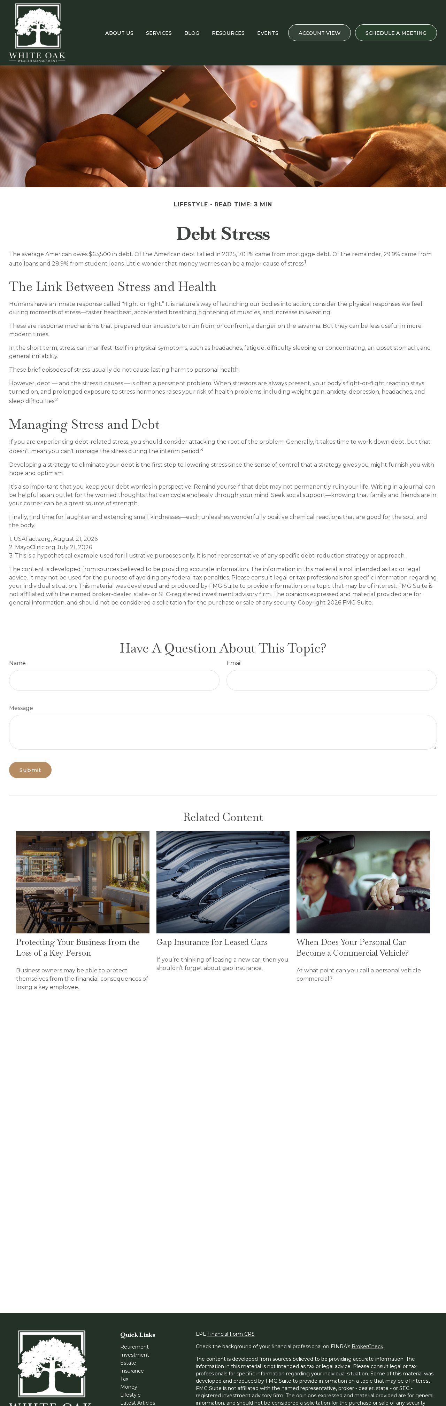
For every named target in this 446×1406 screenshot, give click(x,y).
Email (234, 663)
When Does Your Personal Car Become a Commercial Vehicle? (353, 947)
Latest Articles (137, 1403)
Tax (124, 1379)
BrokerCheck (367, 1346)
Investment (134, 1355)
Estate (128, 1363)
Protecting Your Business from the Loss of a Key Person (78, 947)
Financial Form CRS (231, 1334)
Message (21, 708)
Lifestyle (130, 1395)
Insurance (132, 1371)
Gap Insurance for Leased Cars (211, 942)
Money (128, 1387)
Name (17, 663)
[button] (119, 32)
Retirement (134, 1347)
